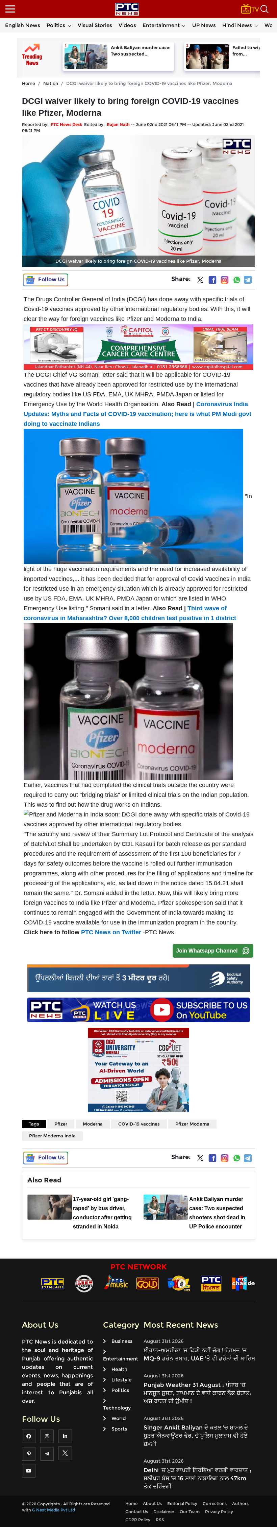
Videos (127, 25)
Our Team (190, 1511)
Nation (50, 83)
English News (22, 25)
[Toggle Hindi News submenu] (256, 25)
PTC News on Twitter (111, 932)
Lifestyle (121, 1380)
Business (121, 1341)
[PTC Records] (84, 1283)
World (118, 1418)
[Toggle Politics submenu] (69, 25)
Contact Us (136, 1511)
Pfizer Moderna (192, 1124)
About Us (152, 1503)
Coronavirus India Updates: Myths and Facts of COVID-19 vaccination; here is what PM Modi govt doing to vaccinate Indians (137, 414)
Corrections (215, 1503)
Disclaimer (163, 1511)
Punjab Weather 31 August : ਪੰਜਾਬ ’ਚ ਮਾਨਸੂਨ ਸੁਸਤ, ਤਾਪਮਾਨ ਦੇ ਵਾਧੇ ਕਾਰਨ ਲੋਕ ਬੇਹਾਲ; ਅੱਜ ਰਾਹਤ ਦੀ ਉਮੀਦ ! (197, 1392)
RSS (160, 1519)
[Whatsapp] (237, 280)
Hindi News (237, 25)
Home (28, 83)
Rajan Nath (118, 124)
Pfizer (60, 1124)
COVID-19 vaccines (139, 1124)
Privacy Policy (219, 1511)
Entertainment (161, 25)
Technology (117, 1408)
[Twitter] (200, 281)
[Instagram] (225, 280)
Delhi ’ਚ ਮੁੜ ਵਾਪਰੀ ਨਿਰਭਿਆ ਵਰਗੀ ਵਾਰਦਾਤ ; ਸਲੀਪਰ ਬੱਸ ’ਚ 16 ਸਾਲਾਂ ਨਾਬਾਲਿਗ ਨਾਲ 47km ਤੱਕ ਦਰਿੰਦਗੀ (197, 1478)
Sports (119, 1429)
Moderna (93, 1124)
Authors (240, 1503)
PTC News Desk (66, 124)
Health (119, 1369)
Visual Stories (95, 25)
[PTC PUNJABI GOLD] (147, 1283)
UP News (204, 25)
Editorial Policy (182, 1503)
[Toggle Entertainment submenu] (184, 25)
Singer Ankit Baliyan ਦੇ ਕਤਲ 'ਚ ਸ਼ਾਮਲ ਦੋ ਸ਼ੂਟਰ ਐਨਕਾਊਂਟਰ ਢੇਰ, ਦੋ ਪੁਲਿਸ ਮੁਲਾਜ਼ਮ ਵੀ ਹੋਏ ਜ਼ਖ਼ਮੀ (196, 1435)
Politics (56, 25)
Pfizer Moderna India (52, 1135)
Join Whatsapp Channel (206, 951)
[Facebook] (212, 280)
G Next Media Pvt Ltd (53, 1509)
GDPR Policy (137, 1519)
